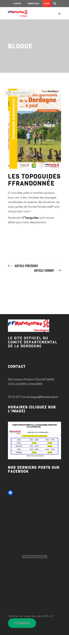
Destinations (21, 93)
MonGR (17, 3)
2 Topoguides (30, 217)
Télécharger (22, 623)
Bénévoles (33, 3)
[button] (54, 3)
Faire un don (47, 4)
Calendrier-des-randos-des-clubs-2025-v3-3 (30, 616)
